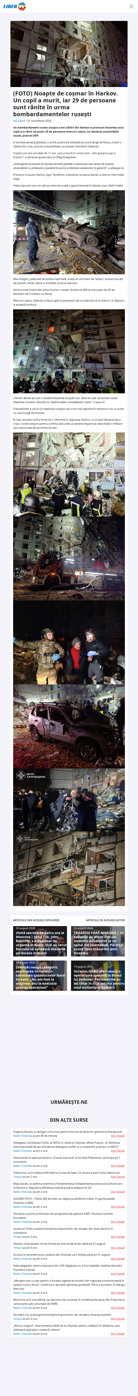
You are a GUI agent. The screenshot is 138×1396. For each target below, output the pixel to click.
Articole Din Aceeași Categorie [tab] (36, 920)
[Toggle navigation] (131, 6)
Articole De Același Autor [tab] (105, 920)
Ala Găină (19, 121)
